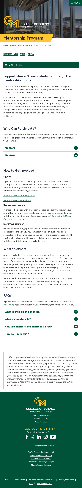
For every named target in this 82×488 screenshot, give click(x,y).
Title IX (7, 480)
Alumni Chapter (25, 45)
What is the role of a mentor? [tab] (22, 311)
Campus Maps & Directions (41, 455)
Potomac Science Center (41, 458)
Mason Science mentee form (17, 200)
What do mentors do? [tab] (18, 319)
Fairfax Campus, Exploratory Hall (41, 452)
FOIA (31, 483)
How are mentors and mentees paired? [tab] (28, 326)
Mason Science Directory (41, 465)
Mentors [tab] (10, 147)
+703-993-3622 (41, 422)
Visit (22, 54)
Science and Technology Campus (41, 462)
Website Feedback (44, 483)
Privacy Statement (66, 480)
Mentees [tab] (10, 155)
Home (5, 45)
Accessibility (20, 480)
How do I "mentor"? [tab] (17, 334)
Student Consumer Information (42, 480)
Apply (31, 54)
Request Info (10, 54)
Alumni (13, 45)
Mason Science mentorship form (19, 195)
